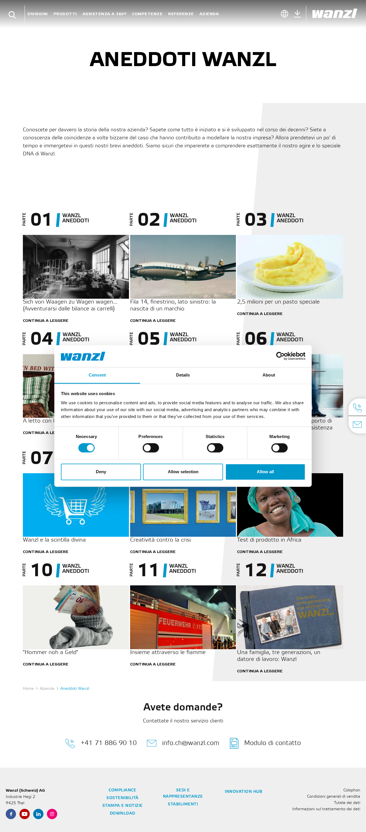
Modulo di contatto (272, 743)
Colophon (351, 790)
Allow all (265, 471)
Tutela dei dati (347, 803)
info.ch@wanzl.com (190, 743)
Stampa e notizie (122, 806)
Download (122, 813)
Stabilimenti (183, 804)
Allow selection (183, 471)
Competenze (147, 13)
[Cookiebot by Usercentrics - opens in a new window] (280, 356)
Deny (101, 471)
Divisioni (37, 13)
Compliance (122, 790)
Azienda (209, 13)
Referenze (181, 13)
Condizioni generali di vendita (333, 797)
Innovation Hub (243, 792)
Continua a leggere (45, 320)
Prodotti (65, 13)
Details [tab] (183, 375)
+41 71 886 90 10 (109, 743)
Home (28, 689)
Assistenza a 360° (105, 13)
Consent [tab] (97, 375)
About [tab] (268, 375)
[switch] (151, 448)
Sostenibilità (122, 798)
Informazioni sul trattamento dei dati (326, 809)
